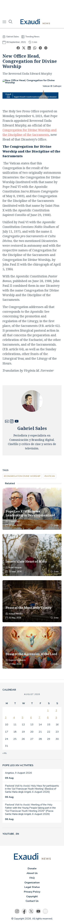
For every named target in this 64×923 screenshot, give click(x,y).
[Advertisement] (32, 8)
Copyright (32, 896)
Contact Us (32, 901)
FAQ (32, 878)
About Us (32, 873)
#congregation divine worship (22, 476)
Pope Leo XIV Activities (17, 765)
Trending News (32, 36)
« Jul (4, 753)
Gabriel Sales (12, 36)
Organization (32, 882)
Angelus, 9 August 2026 (18, 773)
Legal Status (32, 887)
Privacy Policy (32, 891)
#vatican (49, 476)
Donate (32, 868)
